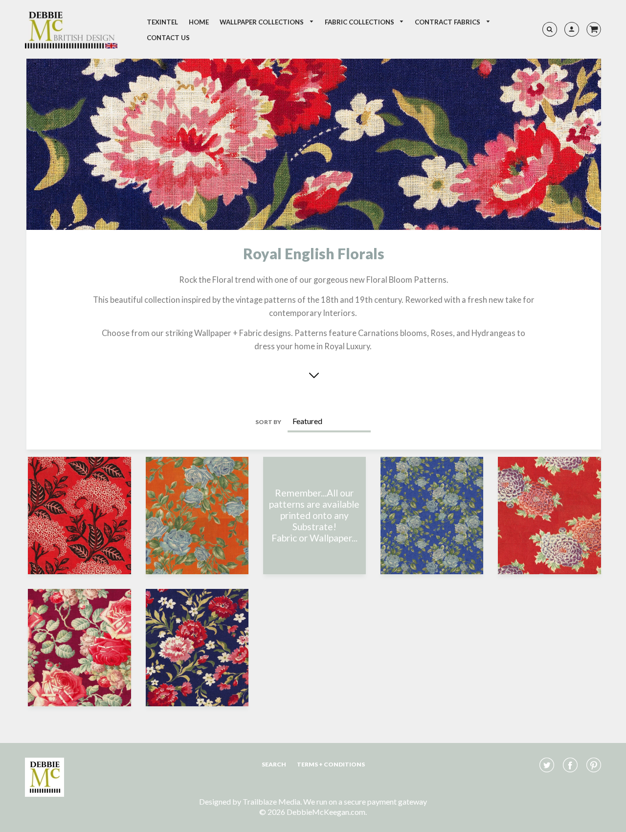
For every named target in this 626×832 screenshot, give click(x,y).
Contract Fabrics (448, 22)
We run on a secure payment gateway (365, 801)
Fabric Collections (360, 22)
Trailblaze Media (271, 801)
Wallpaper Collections (262, 22)
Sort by (268, 422)
